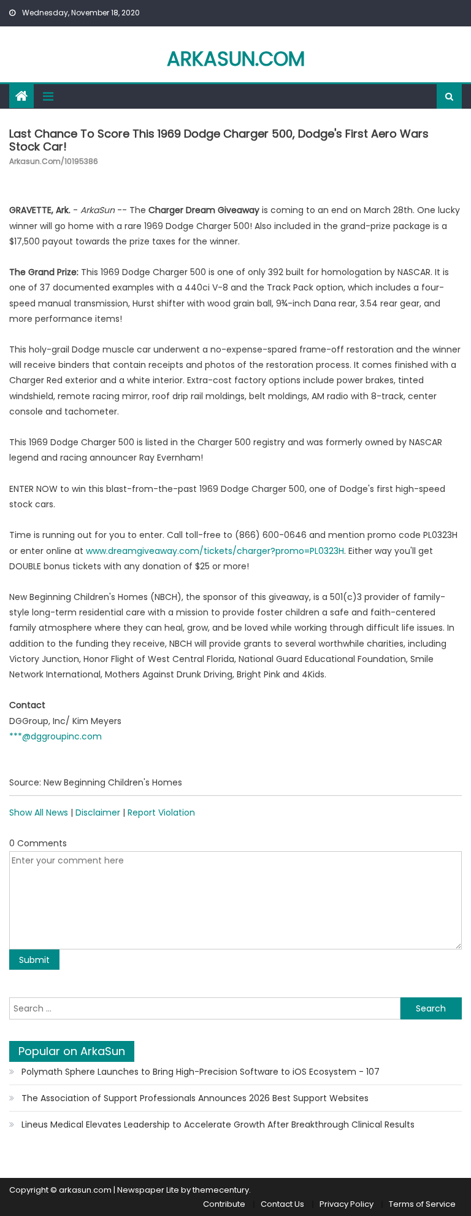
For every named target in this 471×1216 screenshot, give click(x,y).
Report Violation (161, 812)
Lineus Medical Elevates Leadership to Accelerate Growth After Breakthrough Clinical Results (218, 1124)
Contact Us (282, 1204)
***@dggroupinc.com (55, 736)
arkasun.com (236, 58)
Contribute (224, 1204)
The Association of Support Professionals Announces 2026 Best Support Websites (195, 1098)
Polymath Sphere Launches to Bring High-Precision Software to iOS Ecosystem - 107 (200, 1072)
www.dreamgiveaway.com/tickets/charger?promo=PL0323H (215, 551)
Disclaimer (97, 812)
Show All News (38, 812)
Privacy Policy (346, 1204)
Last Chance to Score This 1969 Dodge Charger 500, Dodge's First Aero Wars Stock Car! (219, 140)
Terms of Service (422, 1204)
